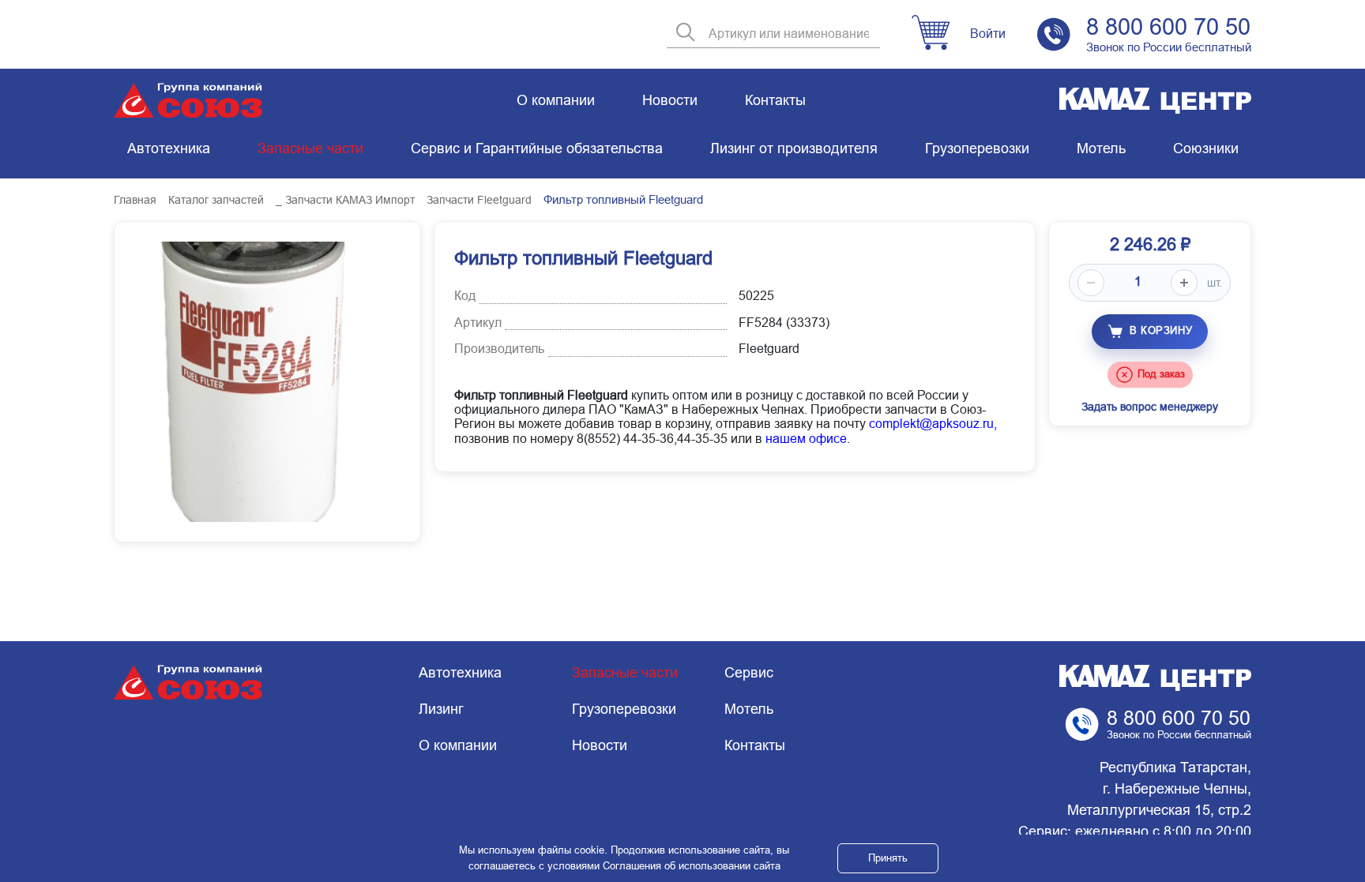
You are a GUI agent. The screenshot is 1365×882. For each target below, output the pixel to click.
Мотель (1101, 148)
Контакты (775, 100)
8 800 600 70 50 (1168, 26)
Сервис (748, 673)
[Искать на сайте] (685, 33)
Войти (988, 33)
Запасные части (310, 148)
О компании (556, 100)
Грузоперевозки (977, 148)
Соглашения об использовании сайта (691, 866)
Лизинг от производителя (794, 148)
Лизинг (441, 709)
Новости (670, 100)
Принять (888, 858)
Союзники (1206, 148)
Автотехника (168, 148)
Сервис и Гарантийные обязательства (537, 148)
